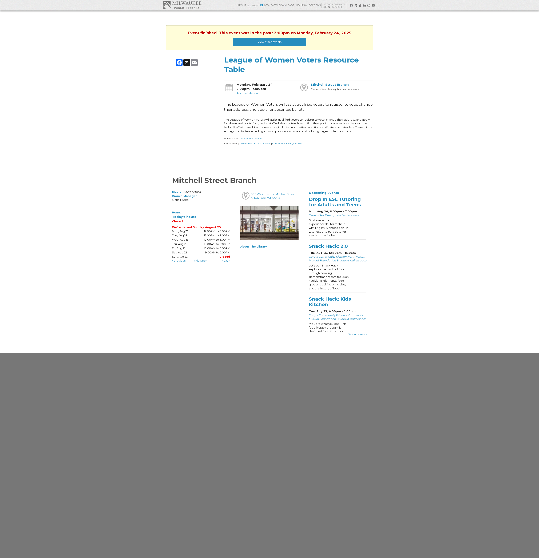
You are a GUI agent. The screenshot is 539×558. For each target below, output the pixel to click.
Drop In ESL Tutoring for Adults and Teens (335, 201)
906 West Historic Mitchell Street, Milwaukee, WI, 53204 (273, 196)
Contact (271, 5)
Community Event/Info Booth (288, 143)
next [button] (225, 260)
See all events (357, 334)
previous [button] (179, 260)
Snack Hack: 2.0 (328, 246)
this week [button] (200, 260)
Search (337, 6)
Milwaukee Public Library (182, 5)
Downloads (286, 5)
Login (327, 7)
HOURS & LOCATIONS (308, 5)
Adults (258, 138)
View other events (270, 42)
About (241, 5)
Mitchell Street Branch (330, 85)
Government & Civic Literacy (255, 143)
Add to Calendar (247, 93)
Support (254, 5)
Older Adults (246, 138)
